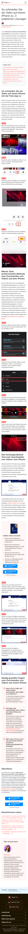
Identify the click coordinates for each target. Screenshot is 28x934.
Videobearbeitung (6, 27)
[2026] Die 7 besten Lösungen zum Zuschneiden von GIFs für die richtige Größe (12, 821)
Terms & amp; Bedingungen (10, 929)
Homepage (4, 889)
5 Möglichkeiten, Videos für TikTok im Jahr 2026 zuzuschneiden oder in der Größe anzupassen (12, 827)
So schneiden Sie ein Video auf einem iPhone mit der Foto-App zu (13, 68)
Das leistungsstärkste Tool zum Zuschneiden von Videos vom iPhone (13, 76)
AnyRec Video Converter (15, 503)
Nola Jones (19, 25)
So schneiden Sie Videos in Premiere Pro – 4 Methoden (13, 832)
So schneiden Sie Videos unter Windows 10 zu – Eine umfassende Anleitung (13, 817)
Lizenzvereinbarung (18, 930)
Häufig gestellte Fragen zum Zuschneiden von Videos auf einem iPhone (12, 81)
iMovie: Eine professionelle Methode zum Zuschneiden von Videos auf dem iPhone (14, 72)
